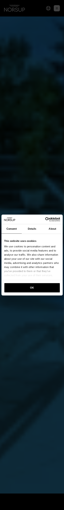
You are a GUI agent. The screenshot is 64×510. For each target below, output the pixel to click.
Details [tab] (32, 228)
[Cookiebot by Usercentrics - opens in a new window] (45, 219)
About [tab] (52, 228)
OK (32, 287)
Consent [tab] (11, 228)
